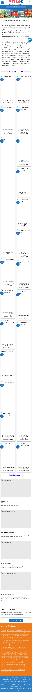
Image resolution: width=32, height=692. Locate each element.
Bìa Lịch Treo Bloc (24, 635)
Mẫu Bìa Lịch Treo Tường (7, 659)
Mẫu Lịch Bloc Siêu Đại (7, 667)
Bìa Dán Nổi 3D (19, 630)
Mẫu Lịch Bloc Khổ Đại (19, 664)
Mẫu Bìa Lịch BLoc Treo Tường (20, 657)
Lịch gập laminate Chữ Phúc (8, 131)
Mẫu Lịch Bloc (17, 659)
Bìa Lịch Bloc (4, 633)
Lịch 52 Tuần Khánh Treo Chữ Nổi (24, 101)
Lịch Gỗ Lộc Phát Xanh (8, 100)
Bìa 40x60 (4, 630)
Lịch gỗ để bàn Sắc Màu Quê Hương (24, 131)
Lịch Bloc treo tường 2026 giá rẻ (9, 652)
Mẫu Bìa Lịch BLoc (24, 654)
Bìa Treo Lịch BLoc (13, 640)
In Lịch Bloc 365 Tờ (6, 563)
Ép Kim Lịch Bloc (14, 671)
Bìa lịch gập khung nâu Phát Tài (24, 285)
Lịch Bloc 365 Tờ (5, 501)
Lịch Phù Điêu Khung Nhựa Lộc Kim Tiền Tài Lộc (8, 345)
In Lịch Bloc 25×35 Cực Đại (7, 594)
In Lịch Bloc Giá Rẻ (14, 645)
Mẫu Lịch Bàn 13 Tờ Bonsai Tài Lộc (24, 193)
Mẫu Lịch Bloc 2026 (18, 662)
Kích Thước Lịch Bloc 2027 (8, 609)
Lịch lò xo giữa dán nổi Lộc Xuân (8, 283)
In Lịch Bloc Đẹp (23, 645)
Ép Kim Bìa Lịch (5, 671)
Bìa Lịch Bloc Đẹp (13, 633)
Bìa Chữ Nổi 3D (10, 630)
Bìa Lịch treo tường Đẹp (7, 637)
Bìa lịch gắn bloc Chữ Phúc (8, 375)
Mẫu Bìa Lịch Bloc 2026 (7, 657)
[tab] (16, 20)
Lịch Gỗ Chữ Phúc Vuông (8, 467)
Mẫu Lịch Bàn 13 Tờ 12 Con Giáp (24, 254)
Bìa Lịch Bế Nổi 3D (6, 635)
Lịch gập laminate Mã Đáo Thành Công (8, 314)
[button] (2, 2)
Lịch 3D (14, 647)
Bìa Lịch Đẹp (24, 637)
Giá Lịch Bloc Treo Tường (16, 642)
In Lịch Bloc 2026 (5, 645)
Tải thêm (16, 620)
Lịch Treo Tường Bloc (21, 652)
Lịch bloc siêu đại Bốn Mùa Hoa (24, 316)
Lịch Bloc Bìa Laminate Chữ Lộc (8, 253)
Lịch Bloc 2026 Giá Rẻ (6, 650)
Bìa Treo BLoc (5, 640)
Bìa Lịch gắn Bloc (15, 635)
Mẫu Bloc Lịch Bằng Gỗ (7, 654)
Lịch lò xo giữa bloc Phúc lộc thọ (24, 224)
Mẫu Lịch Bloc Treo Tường (19, 667)
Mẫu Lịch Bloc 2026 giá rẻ (7, 664)
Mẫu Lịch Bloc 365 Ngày (7, 662)
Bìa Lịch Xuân (16, 637)
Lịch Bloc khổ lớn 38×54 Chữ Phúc (8, 437)
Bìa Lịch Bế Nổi (21, 633)
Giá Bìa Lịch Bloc (5, 642)
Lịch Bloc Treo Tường (17, 650)
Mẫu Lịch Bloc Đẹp (21, 669)
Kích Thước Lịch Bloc (6, 647)
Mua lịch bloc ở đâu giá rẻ (7, 532)
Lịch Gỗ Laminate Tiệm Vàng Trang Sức (24, 437)
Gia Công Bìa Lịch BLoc (24, 640)
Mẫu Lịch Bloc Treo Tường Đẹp (8, 669)
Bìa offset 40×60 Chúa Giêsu (24, 162)
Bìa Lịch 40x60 (27, 630)
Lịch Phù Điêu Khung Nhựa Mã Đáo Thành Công (24, 468)
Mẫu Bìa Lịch (16, 654)
